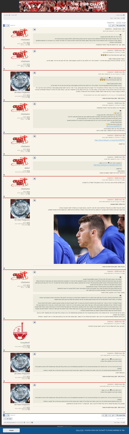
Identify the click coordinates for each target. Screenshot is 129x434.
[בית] (96, 4)
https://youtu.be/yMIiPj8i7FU (114, 126)
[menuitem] (120, 15)
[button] (8, 25)
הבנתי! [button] (11, 430)
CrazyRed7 (25, 343)
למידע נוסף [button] (80, 430)
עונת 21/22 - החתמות (116, 23)
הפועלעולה (25, 40)
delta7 (27, 168)
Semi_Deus (60, 426)
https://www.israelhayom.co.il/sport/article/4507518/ (110, 140)
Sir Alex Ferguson (22, 92)
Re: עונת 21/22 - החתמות (115, 29)
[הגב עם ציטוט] (34, 29)
